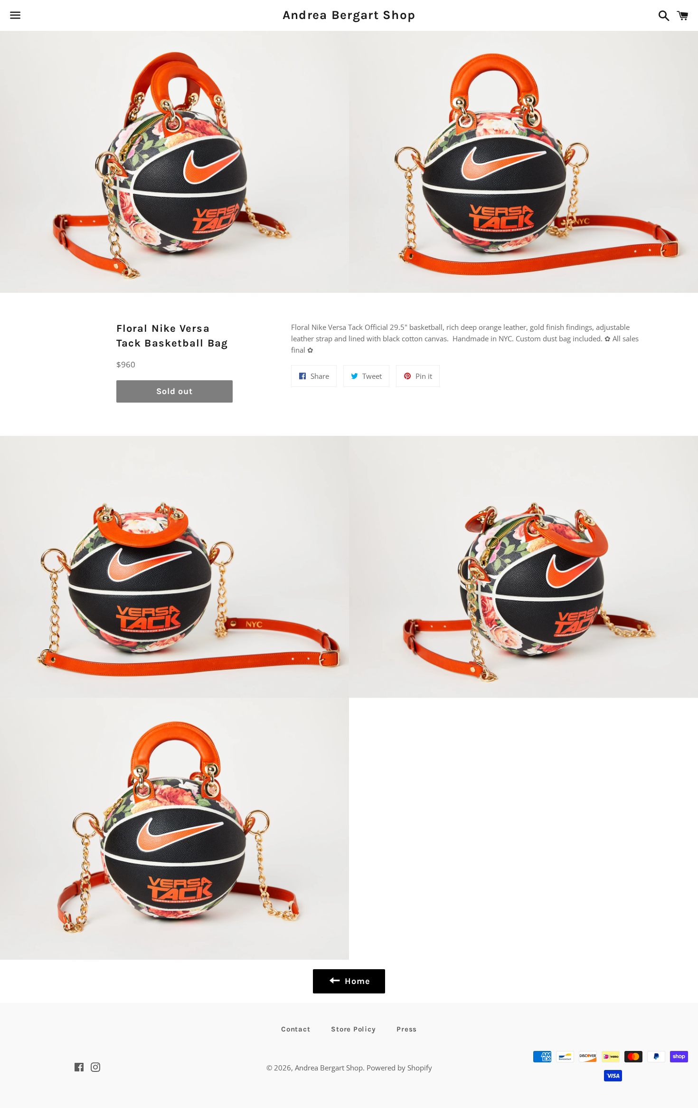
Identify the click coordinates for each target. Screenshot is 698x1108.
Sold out (174, 391)
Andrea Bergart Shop (349, 15)
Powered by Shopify (399, 1067)
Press (406, 1029)
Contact (295, 1029)
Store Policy (353, 1029)
